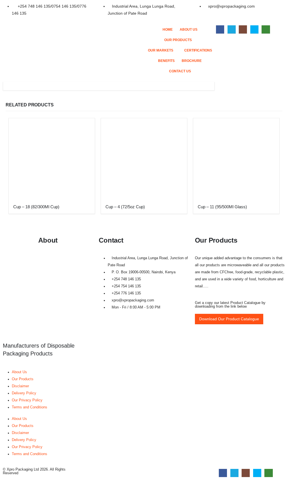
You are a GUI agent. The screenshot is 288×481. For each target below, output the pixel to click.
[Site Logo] (87, 42)
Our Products (178, 40)
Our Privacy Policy (27, 400)
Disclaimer (20, 386)
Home (168, 30)
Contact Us (180, 71)
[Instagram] (243, 29)
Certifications (198, 50)
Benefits (166, 61)
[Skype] (254, 29)
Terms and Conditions (29, 407)
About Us (188, 30)
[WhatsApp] (266, 29)
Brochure (192, 61)
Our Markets (160, 50)
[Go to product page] (51, 161)
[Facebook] (220, 29)
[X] (232, 29)
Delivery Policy (24, 393)
